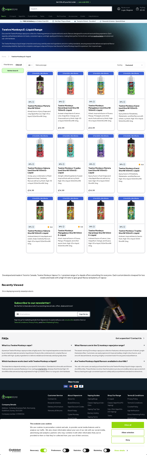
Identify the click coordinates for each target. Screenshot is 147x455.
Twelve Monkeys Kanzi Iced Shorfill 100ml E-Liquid (129, 73)
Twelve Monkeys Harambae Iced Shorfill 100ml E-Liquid (68, 73)
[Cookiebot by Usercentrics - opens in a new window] (15, 450)
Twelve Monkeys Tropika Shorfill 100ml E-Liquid (128, 198)
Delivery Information (55, 407)
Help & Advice (93, 16)
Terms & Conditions (21, 322)
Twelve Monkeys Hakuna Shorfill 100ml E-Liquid (37, 198)
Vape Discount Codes (76, 407)
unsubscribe (69, 320)
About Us (71, 399)
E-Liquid (13, 16)
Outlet (82, 16)
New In (3, 16)
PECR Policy (132, 418)
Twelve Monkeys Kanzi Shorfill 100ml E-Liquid (130, 136)
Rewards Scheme (54, 403)
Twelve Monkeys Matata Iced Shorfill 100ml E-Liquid (100, 136)
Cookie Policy (132, 407)
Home (4, 56)
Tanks (42, 16)
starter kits (42, 369)
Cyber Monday (73, 414)
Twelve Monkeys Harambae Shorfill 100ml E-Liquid (99, 198)
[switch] (66, 450)
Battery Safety (93, 413)
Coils (50, 16)
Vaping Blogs (93, 399)
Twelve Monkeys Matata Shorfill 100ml (37, 73)
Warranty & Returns (55, 410)
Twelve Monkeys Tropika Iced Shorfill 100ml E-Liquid (69, 136)
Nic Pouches (61, 16)
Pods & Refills (32, 16)
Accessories (73, 16)
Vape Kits (22, 16)
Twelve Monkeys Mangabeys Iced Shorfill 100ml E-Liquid (100, 73)
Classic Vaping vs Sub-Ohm (96, 404)
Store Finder (72, 418)
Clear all (19, 65)
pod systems (98, 36)
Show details (119, 450)
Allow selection (128, 432)
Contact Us (52, 399)
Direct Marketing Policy (50, 322)
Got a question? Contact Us (129, 338)
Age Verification (133, 410)
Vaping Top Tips (94, 409)
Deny (128, 440)
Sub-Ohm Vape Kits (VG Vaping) (115, 410)
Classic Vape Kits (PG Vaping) (115, 404)
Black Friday (72, 410)
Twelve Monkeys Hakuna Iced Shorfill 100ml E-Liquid (39, 136)
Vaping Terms (93, 417)
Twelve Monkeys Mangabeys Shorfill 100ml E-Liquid (69, 198)
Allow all (127, 425)
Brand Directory (74, 403)
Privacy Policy (33, 322)
